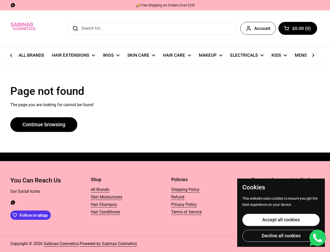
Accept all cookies (281, 219)
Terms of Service (186, 211)
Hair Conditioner (105, 211)
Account (262, 28)
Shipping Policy (185, 189)
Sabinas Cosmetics (61, 243)
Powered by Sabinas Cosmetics (108, 243)
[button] (297, 28)
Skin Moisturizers (106, 197)
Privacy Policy (184, 204)
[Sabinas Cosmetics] (23, 28)
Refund (177, 197)
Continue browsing (43, 124)
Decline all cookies (281, 235)
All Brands (100, 189)
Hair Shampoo (104, 204)
